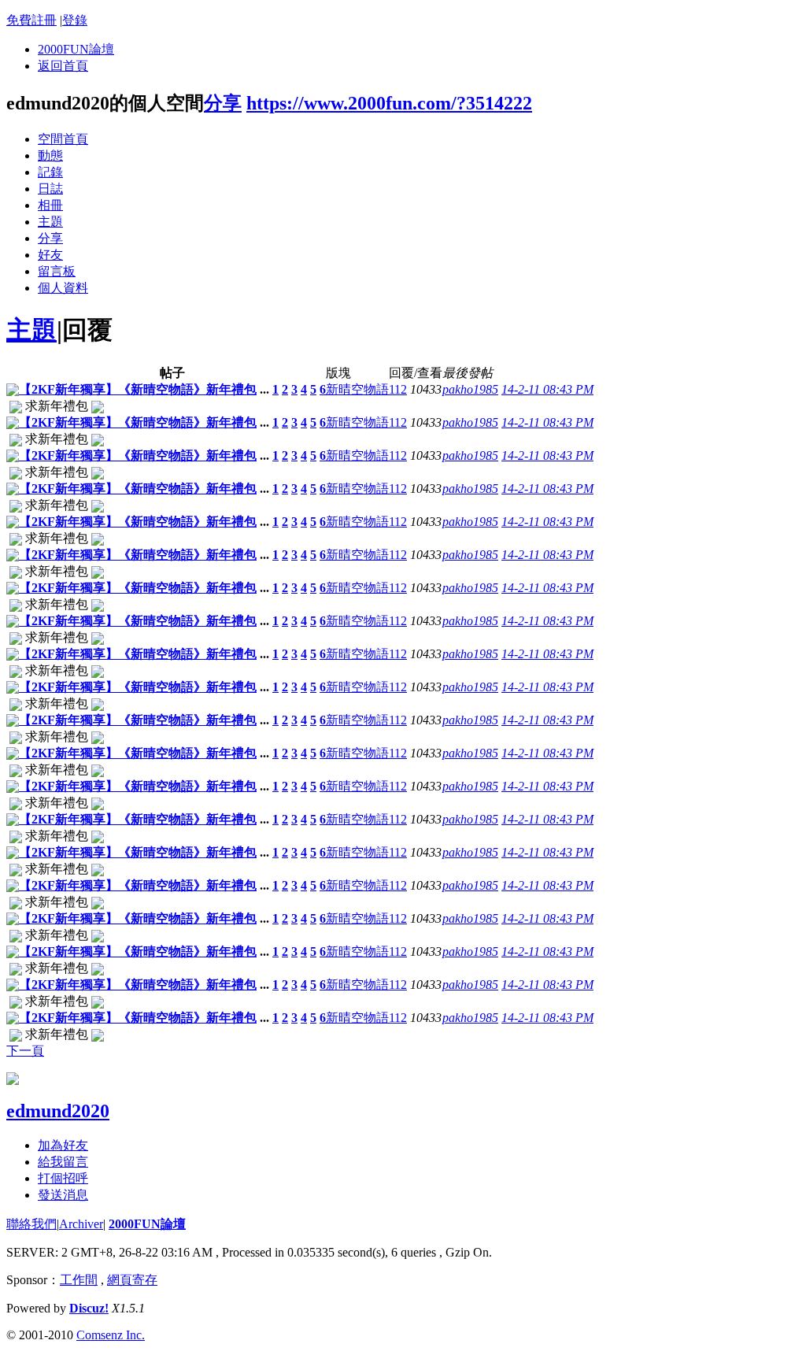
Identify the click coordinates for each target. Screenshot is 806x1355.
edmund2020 (57, 1111)
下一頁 (25, 1050)
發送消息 (63, 1194)
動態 (50, 155)
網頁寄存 (132, 1280)
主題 (50, 221)
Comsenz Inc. (110, 1335)
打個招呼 (63, 1178)
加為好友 (63, 1145)
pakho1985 (470, 389)
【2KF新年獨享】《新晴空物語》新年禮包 (138, 389)
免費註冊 (31, 20)
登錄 (74, 20)
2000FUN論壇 (76, 49)
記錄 (50, 172)
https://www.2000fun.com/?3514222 (389, 103)
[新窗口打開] (12, 391)
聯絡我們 (31, 1224)
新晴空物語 (357, 389)
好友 (50, 254)
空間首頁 (63, 139)
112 (398, 389)
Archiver (81, 1224)
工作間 (79, 1280)
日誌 (50, 188)
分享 (223, 103)
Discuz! (89, 1308)
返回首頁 (63, 65)
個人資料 (63, 287)
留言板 (57, 271)
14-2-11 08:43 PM (547, 389)
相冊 (50, 205)
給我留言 (63, 1161)
